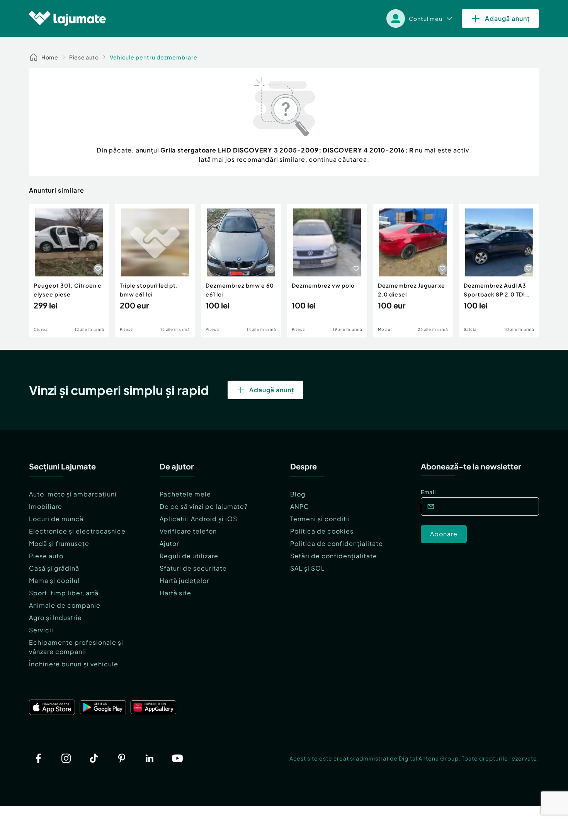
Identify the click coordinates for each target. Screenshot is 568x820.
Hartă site (175, 593)
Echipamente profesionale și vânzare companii (76, 647)
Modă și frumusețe (59, 543)
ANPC (299, 506)
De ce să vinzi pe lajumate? (204, 506)
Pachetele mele (185, 494)
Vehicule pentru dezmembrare (153, 57)
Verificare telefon (188, 531)
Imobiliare (45, 506)
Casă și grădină (54, 568)
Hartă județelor (184, 580)
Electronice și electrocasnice (77, 531)
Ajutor (169, 543)
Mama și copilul (54, 580)
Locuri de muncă (56, 519)
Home (49, 57)
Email (428, 491)
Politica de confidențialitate (336, 543)
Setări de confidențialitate (333, 556)
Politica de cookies (322, 531)
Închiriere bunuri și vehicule (73, 664)
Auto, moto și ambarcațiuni (73, 494)
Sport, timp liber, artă (64, 593)
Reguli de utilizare (189, 556)
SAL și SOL (307, 568)
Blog (298, 494)
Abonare (443, 534)
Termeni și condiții (320, 519)
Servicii (41, 630)
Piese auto (84, 57)
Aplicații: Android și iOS (198, 519)
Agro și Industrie (55, 617)
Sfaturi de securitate (193, 568)
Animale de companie (64, 605)
